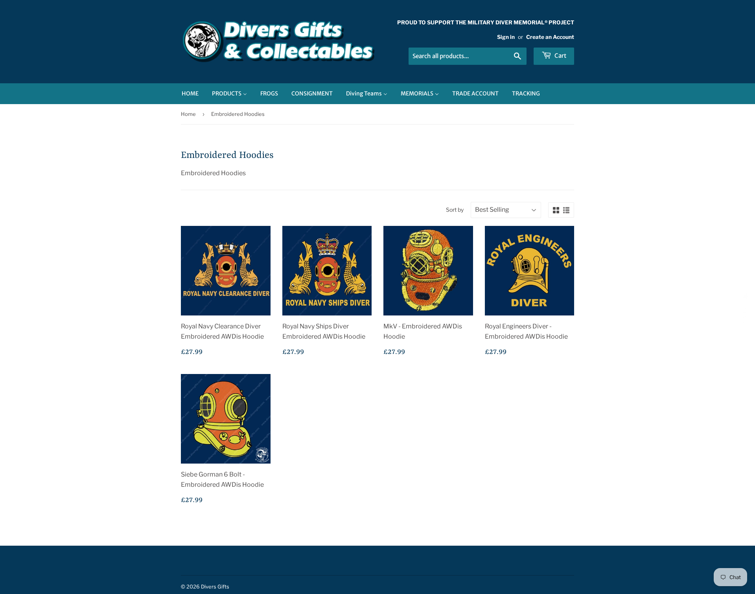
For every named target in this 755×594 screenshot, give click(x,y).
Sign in (506, 37)
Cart (559, 55)
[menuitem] (190, 93)
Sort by (455, 209)
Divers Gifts (215, 586)
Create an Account (550, 37)
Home (188, 114)
